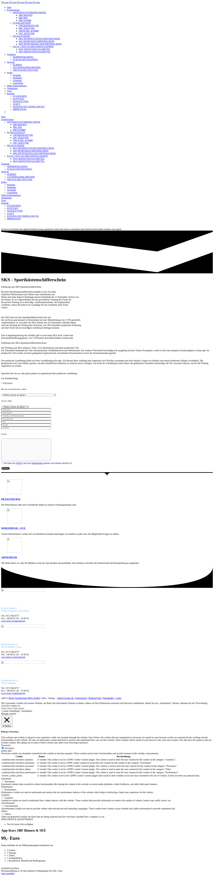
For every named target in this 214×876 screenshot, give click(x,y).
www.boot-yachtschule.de (13, 621)
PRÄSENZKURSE (11, 499)
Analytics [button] (5, 795)
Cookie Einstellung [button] (11, 711)
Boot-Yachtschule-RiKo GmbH (24, 698)
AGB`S (19, 463)
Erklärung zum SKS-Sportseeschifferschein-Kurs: (24, 343)
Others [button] (4, 811)
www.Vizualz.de (65, 698)
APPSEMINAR (9, 557)
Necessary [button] (6, 745)
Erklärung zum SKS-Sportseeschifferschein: (21, 287)
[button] (107, 287)
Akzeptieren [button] (26, 711)
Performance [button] (7, 787)
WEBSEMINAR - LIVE (13, 528)
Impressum (81, 698)
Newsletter (108, 698)
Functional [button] (6, 778)
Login (118, 698)
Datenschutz (37, 463)
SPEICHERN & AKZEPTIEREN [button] (17, 819)
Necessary (9, 748)
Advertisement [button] (8, 803)
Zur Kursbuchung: (9, 378)
